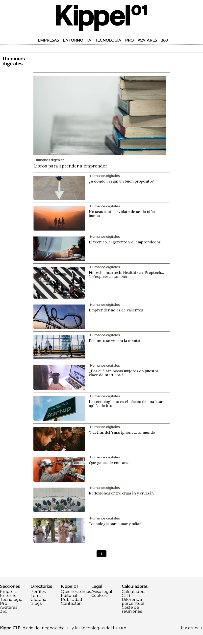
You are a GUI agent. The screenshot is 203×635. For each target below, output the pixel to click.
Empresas (48, 40)
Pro (129, 40)
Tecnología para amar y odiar (115, 523)
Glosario (38, 600)
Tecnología (108, 40)
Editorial (69, 596)
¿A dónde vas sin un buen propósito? (121, 181)
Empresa (9, 592)
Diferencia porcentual (133, 602)
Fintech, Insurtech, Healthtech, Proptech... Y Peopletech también (126, 274)
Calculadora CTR (134, 594)
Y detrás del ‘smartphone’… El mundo (122, 432)
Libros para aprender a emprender (70, 166)
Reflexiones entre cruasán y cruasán (121, 493)
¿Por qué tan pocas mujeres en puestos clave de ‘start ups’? (123, 373)
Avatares (147, 40)
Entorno (73, 40)
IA (89, 40)
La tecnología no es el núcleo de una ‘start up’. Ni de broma (126, 403)
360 (164, 40)
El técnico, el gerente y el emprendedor (124, 242)
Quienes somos (76, 592)
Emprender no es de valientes (116, 310)
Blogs (36, 604)
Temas (36, 596)
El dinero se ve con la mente (114, 340)
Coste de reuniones (132, 609)
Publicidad (71, 600)
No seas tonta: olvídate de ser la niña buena (122, 213)
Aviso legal (101, 592)
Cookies (98, 596)
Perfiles (38, 592)
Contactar (71, 604)
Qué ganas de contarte (109, 462)
